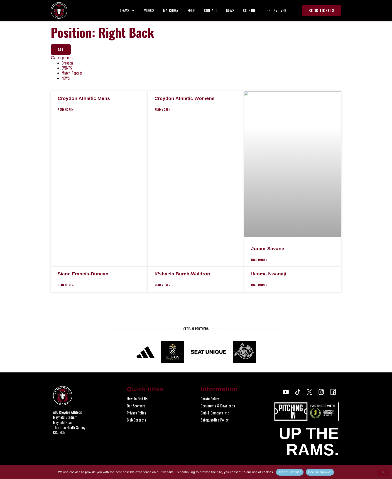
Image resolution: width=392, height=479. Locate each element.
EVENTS (67, 68)
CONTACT (210, 10)
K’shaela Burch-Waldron (182, 273)
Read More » (66, 109)
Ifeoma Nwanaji (268, 273)
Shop (191, 10)
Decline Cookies (320, 472)
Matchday (170, 10)
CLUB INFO (250, 10)
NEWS (230, 10)
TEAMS (124, 10)
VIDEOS (149, 10)
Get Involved (276, 10)
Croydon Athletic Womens (184, 98)
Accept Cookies (289, 472)
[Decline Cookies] (383, 473)
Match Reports (72, 73)
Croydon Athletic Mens (84, 98)
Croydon (67, 63)
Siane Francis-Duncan (83, 273)
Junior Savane (267, 248)
